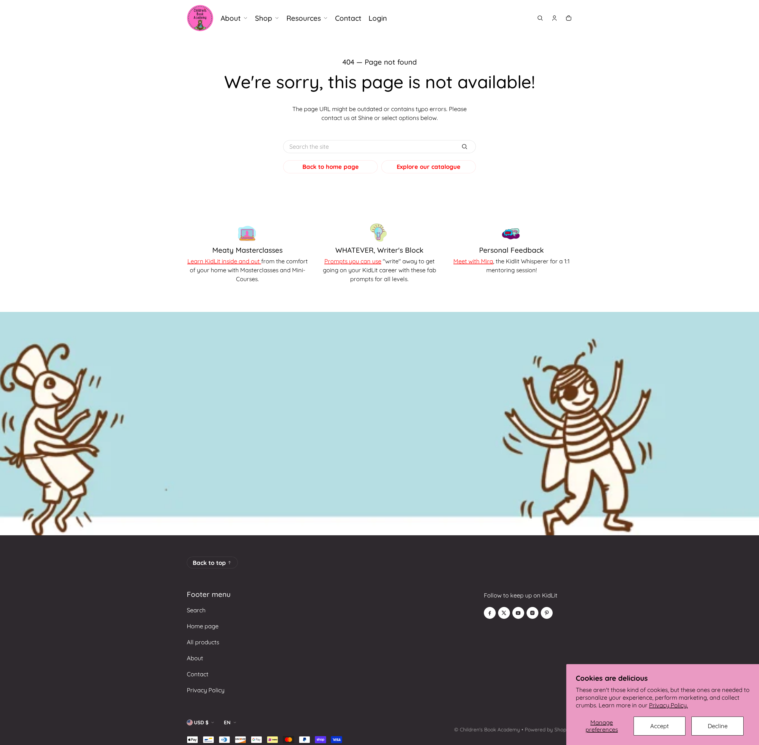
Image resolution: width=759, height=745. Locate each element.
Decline (718, 726)
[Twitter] (504, 613)
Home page (203, 626)
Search (196, 610)
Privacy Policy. (668, 705)
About (195, 658)
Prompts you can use (352, 261)
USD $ (201, 722)
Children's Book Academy (490, 729)
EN (227, 722)
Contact (197, 674)
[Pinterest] (547, 613)
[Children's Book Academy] (200, 18)
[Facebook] (490, 613)
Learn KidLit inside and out (224, 261)
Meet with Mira (473, 261)
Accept (659, 726)
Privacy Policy (205, 690)
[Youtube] (518, 613)
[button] (540, 18)
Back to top (209, 562)
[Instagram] (532, 613)
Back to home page (330, 166)
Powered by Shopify (548, 729)
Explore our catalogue (428, 166)
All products (203, 642)
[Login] (554, 18)
